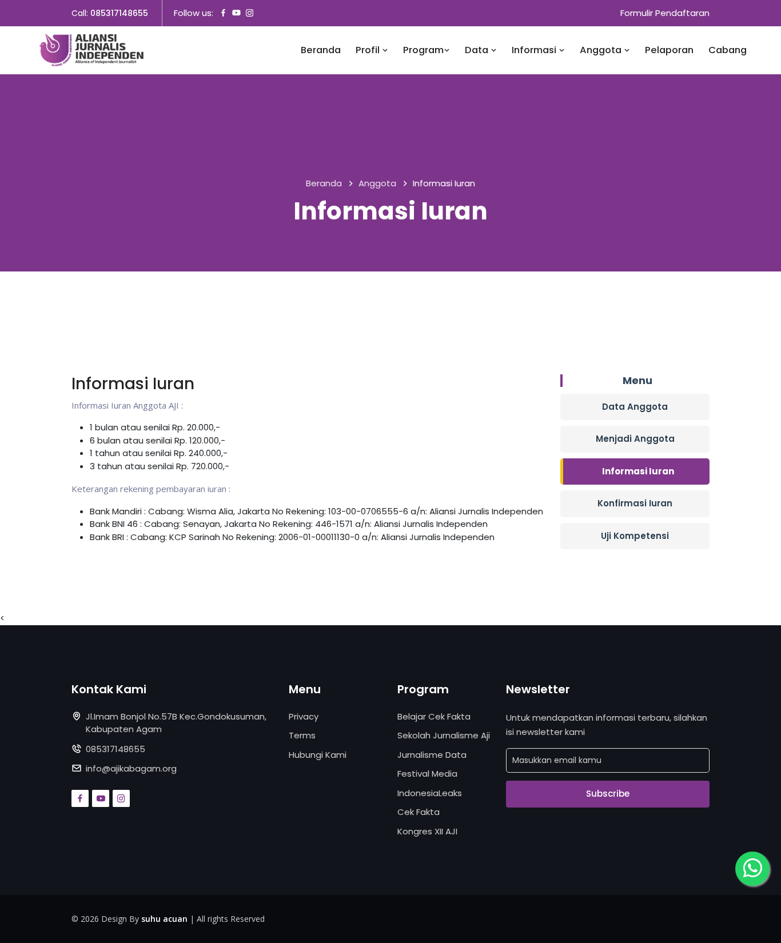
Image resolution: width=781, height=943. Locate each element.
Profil (369, 50)
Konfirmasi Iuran (634, 503)
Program (423, 50)
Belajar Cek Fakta (434, 716)
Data (478, 50)
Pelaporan (669, 50)
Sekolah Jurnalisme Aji (443, 735)
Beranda (321, 50)
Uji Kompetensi (635, 536)
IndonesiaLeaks (429, 793)
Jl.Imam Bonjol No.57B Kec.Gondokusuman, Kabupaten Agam (176, 723)
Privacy (303, 716)
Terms (302, 735)
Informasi (535, 50)
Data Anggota (635, 407)
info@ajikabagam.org (131, 768)
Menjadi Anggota (635, 439)
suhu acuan (164, 918)
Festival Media (427, 774)
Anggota (602, 50)
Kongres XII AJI (427, 831)
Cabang (727, 50)
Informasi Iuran (638, 471)
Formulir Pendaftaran (665, 13)
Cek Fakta (418, 812)
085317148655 (119, 13)
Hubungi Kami (317, 755)
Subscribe (607, 794)
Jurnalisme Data (432, 755)
